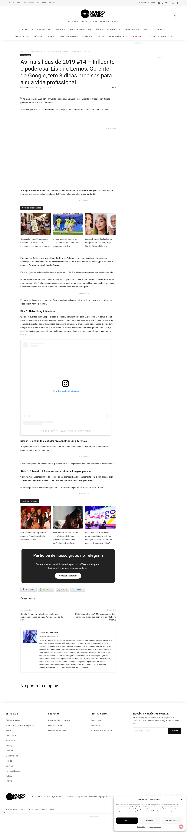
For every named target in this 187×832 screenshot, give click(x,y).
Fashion (161, 29)
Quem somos (14, 3)
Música (38, 36)
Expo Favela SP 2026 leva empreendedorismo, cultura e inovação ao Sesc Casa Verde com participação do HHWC (98, 537)
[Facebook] (170, 3)
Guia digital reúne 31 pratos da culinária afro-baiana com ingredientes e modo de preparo (34, 242)
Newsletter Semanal (147, 3)
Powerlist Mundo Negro (59, 720)
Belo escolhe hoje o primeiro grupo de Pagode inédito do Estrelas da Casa (33, 536)
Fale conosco (28, 3)
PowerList (139, 36)
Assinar (174, 731)
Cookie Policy (141, 827)
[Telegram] (177, 3)
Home (24, 29)
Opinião (51, 36)
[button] (181, 799)
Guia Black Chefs (118, 36)
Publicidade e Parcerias (46, 3)
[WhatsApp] (173, 3)
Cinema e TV (113, 29)
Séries (99, 29)
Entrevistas (132, 29)
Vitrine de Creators (160, 36)
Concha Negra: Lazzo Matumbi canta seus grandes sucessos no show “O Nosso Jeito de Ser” (41, 617)
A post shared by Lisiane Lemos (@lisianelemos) (65, 431)
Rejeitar (149, 820)
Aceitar (127, 820)
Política (87, 36)
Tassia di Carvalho (27, 88)
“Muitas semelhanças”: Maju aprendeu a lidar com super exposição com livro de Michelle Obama (95, 617)
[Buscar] (175, 15)
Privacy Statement (155, 827)
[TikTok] (163, 3)
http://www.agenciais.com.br (48, 636)
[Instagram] (159, 3)
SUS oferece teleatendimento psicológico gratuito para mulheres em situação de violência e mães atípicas (66, 537)
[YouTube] (166, 3)
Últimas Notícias (42, 29)
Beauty (148, 29)
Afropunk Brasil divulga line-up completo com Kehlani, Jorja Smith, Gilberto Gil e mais (98, 242)
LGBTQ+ (101, 36)
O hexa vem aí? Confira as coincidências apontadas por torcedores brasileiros (65, 242)
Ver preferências (172, 820)
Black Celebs (22, 36)
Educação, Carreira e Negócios (73, 29)
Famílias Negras (69, 36)
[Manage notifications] (181, 826)
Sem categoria (33, 51)
